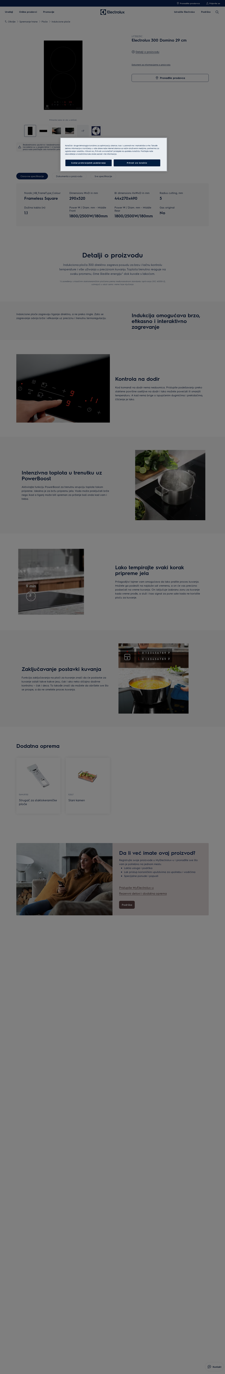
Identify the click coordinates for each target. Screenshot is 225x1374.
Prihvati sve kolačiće (137, 163)
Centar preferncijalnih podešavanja (88, 163)
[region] (113, 154)
